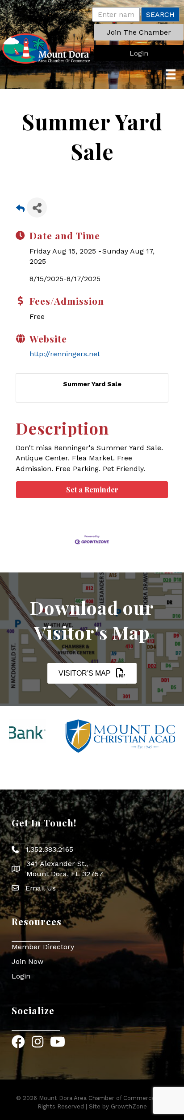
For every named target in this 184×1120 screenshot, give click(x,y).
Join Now (27, 961)
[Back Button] (20, 210)
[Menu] (170, 74)
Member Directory (43, 947)
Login (21, 976)
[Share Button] (37, 207)
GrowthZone (129, 1106)
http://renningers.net (64, 354)
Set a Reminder (92, 489)
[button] (139, 32)
